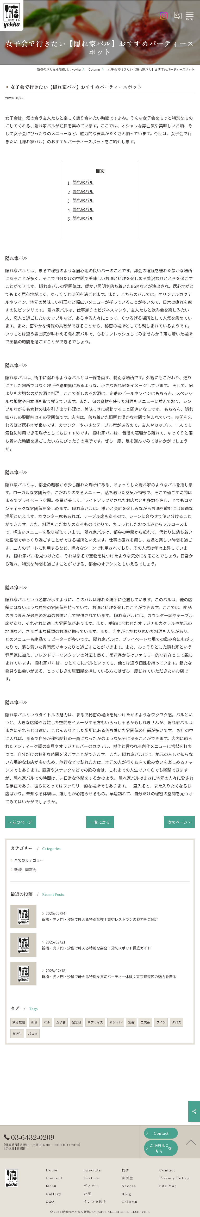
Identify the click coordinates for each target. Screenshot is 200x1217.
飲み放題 (18, 1022)
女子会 (61, 1022)
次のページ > (179, 822)
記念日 (76, 1022)
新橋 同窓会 (25, 869)
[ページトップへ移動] (191, 1142)
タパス (176, 1022)
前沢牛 (17, 1034)
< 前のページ (20, 822)
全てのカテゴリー (28, 860)
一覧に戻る (100, 822)
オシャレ (115, 1022)
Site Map (168, 1185)
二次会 (145, 1022)
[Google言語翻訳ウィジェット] (178, 15)
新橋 (34, 1022)
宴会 (131, 1022)
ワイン (161, 1022)
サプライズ (95, 1022)
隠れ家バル (83, 182)
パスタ (33, 1034)
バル (47, 1022)
